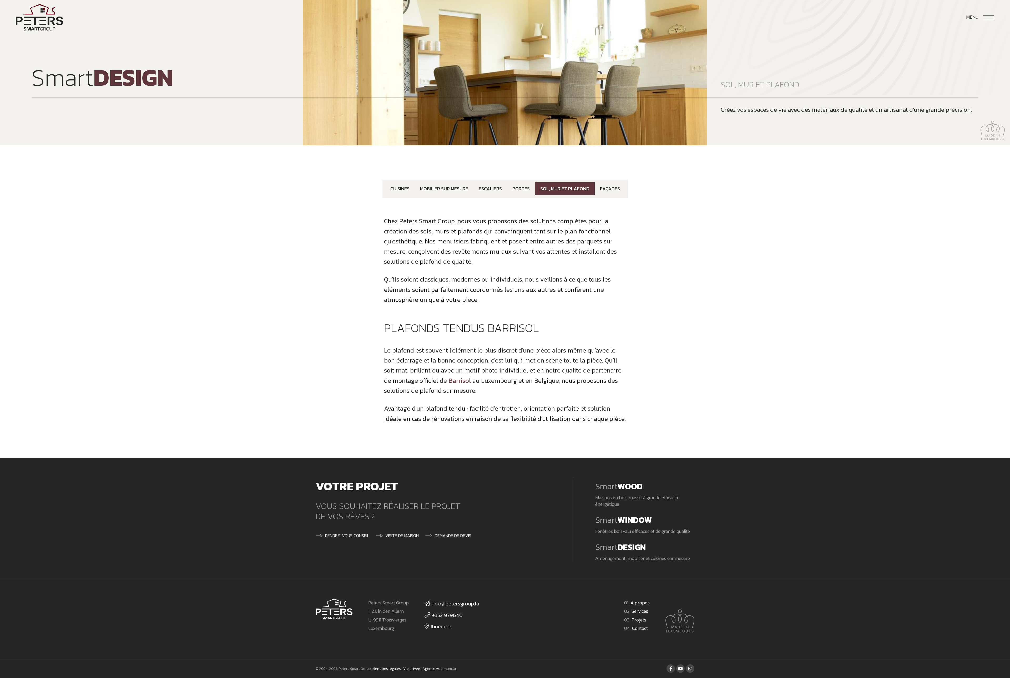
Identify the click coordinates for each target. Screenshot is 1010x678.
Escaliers (490, 188)
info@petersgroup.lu (455, 604)
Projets (639, 619)
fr (952, 17)
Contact (640, 628)
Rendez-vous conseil (347, 535)
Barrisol (459, 380)
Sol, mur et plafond (564, 188)
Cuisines (400, 188)
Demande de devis (453, 535)
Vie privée (411, 668)
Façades (610, 188)
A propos (640, 602)
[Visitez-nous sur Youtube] (680, 668)
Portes (521, 188)
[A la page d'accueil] (39, 17)
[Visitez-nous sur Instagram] (690, 668)
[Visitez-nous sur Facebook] (670, 668)
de (942, 17)
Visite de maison (402, 535)
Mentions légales (386, 668)
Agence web (432, 668)
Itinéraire (441, 626)
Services (640, 611)
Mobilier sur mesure (444, 188)
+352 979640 (447, 615)
